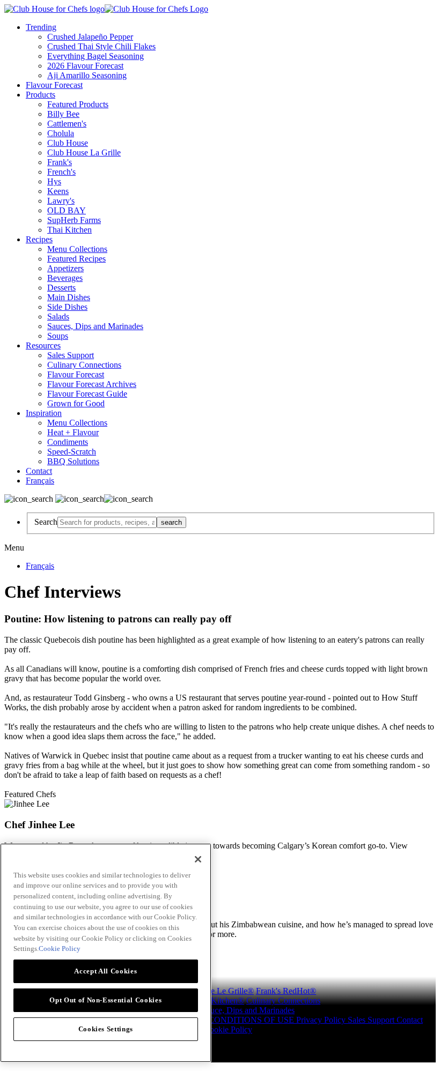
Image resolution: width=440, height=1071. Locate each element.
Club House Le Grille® (214, 990)
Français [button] (40, 480)
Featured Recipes (76, 258)
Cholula (60, 133)
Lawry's (61, 200)
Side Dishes (67, 306)
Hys (54, 181)
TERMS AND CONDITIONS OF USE (226, 1019)
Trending (41, 27)
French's (61, 171)
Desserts (61, 287)
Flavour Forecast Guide (87, 393)
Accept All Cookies (105, 971)
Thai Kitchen (69, 229)
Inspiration (44, 413)
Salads (58, 316)
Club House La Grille (84, 152)
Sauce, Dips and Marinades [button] (248, 1010)
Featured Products (77, 104)
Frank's (59, 162)
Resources (43, 345)
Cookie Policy (228, 1029)
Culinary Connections (84, 364)
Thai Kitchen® (218, 1000)
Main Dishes (68, 297)
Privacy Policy (322, 1019)
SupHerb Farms (74, 220)
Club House (67, 142)
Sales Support (70, 355)
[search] (107, 522)
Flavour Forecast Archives (91, 384)
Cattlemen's (66, 123)
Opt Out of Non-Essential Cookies (105, 1000)
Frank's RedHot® (286, 990)
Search (45, 521)
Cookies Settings (106, 1029)
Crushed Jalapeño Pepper (90, 36)
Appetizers (65, 268)
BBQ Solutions (73, 461)
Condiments (67, 442)
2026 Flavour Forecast (85, 65)
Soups (57, 335)
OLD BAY (66, 210)
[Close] (198, 859)
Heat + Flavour (73, 432)
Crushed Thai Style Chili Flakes (101, 46)
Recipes (39, 239)
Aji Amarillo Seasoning (87, 75)
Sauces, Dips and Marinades (95, 326)
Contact (39, 470)
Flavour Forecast (54, 85)
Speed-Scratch (71, 451)
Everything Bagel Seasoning (95, 56)
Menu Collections (77, 249)
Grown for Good (76, 403)
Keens (58, 191)
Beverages (65, 277)
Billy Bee (63, 113)
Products (40, 94)
